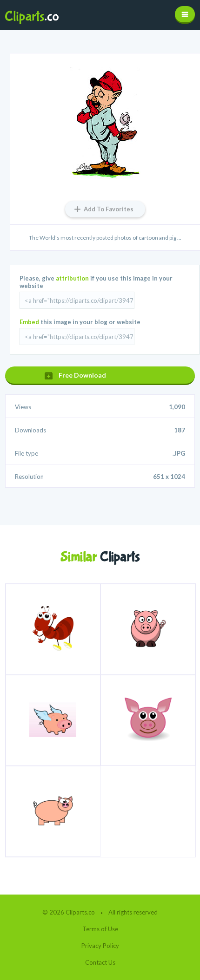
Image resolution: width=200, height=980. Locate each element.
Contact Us (100, 962)
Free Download (82, 375)
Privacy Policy (100, 945)
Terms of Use (100, 929)
